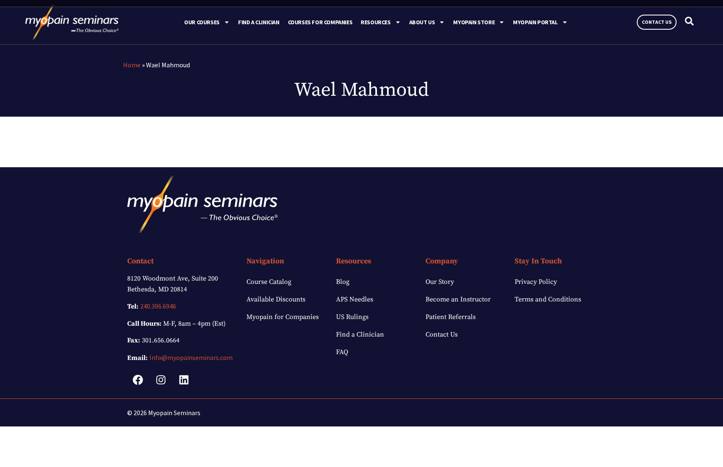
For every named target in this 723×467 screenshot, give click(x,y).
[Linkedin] (183, 379)
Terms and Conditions (548, 299)
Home (132, 65)
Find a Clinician (258, 22)
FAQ (342, 352)
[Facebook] (137, 379)
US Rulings (352, 317)
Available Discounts (275, 299)
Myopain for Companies (282, 317)
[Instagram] (160, 379)
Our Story (440, 282)
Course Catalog (268, 282)
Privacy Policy (536, 282)
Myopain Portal (535, 22)
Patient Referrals (451, 317)
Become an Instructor (458, 299)
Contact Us (442, 334)
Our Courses (202, 22)
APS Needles (354, 299)
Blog (342, 282)
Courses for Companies (320, 22)
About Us (422, 22)
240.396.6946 (158, 306)
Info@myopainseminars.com (191, 357)
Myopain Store (474, 22)
